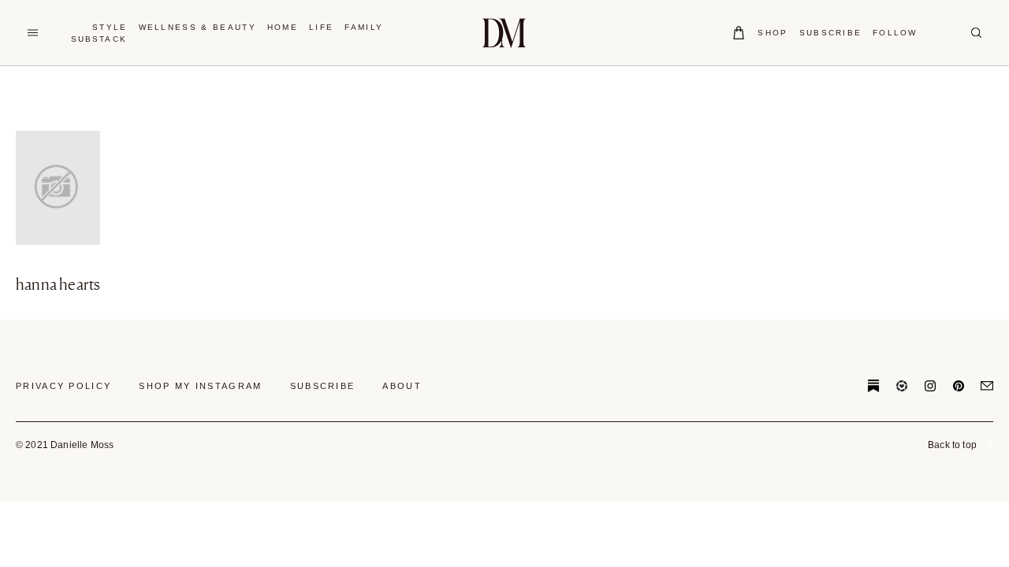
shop (772, 32)
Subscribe (323, 386)
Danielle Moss (504, 32)
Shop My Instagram (200, 386)
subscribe (830, 32)
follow (895, 32)
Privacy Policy (63, 386)
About (402, 386)
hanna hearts (58, 284)
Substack (99, 39)
